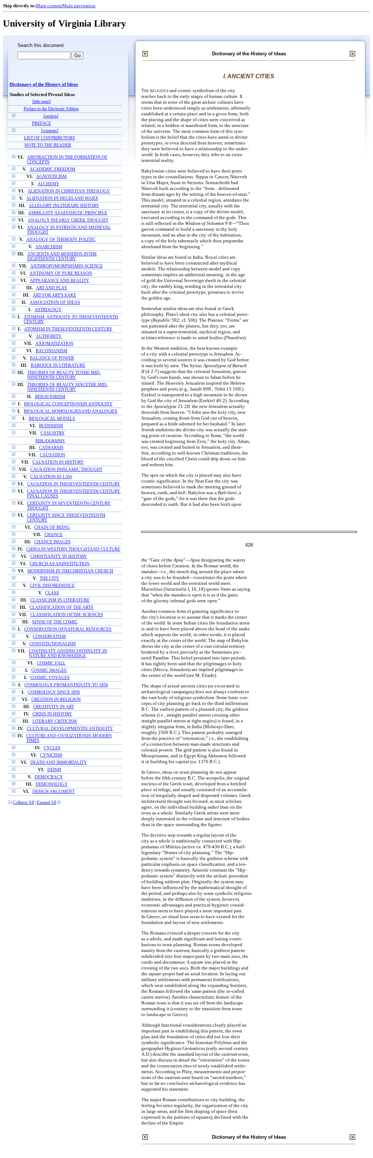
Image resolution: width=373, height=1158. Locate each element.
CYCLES (52, 748)
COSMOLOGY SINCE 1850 (54, 692)
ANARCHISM (48, 247)
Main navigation (78, 5)
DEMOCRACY (49, 777)
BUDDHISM (51, 426)
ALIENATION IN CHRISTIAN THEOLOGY (69, 191)
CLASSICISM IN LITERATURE (60, 600)
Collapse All (23, 802)
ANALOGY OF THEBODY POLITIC (60, 239)
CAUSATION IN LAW (51, 477)
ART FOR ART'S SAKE (54, 295)
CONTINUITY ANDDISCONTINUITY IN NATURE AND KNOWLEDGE (68, 653)
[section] (50, 116)
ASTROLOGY (48, 310)
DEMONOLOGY (52, 784)
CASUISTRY (52, 433)
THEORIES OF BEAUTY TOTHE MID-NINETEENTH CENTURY (64, 375)
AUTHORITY (49, 336)
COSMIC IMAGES (49, 670)
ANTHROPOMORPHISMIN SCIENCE (66, 266)
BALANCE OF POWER (52, 358)
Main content (49, 5)
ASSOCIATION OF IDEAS (55, 302)
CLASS (52, 593)
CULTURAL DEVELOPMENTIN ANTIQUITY (70, 728)
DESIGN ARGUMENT (53, 791)
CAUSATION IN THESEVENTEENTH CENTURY (73, 484)
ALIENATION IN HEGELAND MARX (62, 198)
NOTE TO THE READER (47, 145)
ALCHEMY (48, 184)
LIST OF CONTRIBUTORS (49, 138)
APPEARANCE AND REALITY (59, 280)
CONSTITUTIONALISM (53, 644)
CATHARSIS (51, 447)
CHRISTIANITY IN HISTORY (58, 556)
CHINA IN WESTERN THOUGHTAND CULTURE (73, 549)
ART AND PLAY (51, 288)
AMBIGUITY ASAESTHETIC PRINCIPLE (67, 213)
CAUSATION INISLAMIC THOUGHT (66, 469)
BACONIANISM (51, 351)
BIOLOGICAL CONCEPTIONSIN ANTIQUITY (68, 404)
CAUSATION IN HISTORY (58, 462)
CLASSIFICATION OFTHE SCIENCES (66, 614)
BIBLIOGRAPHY (50, 441)
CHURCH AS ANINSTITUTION (60, 564)
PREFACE (41, 123)
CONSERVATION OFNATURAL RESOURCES (67, 629)
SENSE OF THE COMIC (55, 622)
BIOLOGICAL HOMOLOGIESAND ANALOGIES (70, 411)
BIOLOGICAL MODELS (52, 418)
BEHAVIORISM (50, 396)
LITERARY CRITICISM (54, 721)
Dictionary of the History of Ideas (43, 84)
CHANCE (53, 534)
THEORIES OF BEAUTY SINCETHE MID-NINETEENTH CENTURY (67, 387)
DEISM (54, 770)
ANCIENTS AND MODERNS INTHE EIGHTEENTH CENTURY (62, 256)
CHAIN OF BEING (52, 527)
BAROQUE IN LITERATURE (58, 365)
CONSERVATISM (49, 636)
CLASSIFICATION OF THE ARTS (61, 607)
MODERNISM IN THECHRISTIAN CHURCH (70, 571)
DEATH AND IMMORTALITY (58, 762)
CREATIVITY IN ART (53, 707)
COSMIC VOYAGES (50, 677)
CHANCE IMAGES (52, 542)
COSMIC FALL (51, 663)
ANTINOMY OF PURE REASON (61, 273)
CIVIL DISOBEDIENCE (52, 585)
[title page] (41, 101)
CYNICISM (51, 755)
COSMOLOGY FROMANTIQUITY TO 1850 (66, 685)
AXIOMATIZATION (54, 343)
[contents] (49, 130)
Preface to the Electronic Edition (51, 109)
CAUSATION (52, 455)
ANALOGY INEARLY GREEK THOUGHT (68, 220)
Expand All (46, 802)
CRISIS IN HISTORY (52, 714)
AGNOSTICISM (51, 176)
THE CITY (49, 578)
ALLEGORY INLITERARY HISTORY (64, 205)
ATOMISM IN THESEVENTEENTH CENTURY (68, 329)
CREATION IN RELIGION (56, 699)
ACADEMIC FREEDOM (52, 169)
